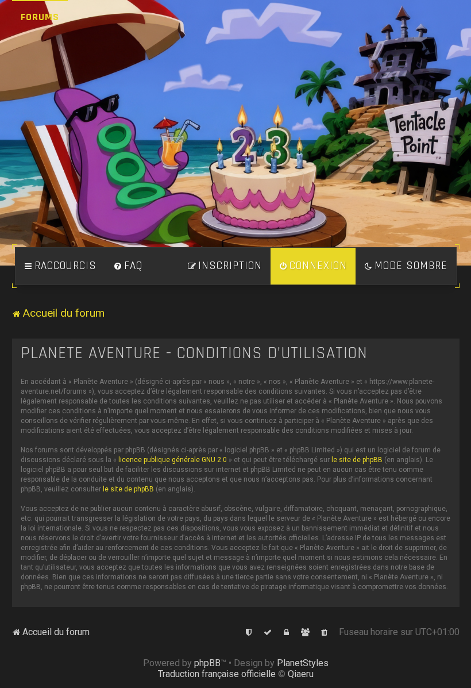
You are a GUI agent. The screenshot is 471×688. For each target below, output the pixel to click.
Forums (40, 17)
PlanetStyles (303, 663)
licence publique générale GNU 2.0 (172, 460)
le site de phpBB (357, 460)
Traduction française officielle (217, 673)
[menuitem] (128, 266)
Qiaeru (301, 673)
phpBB (207, 663)
